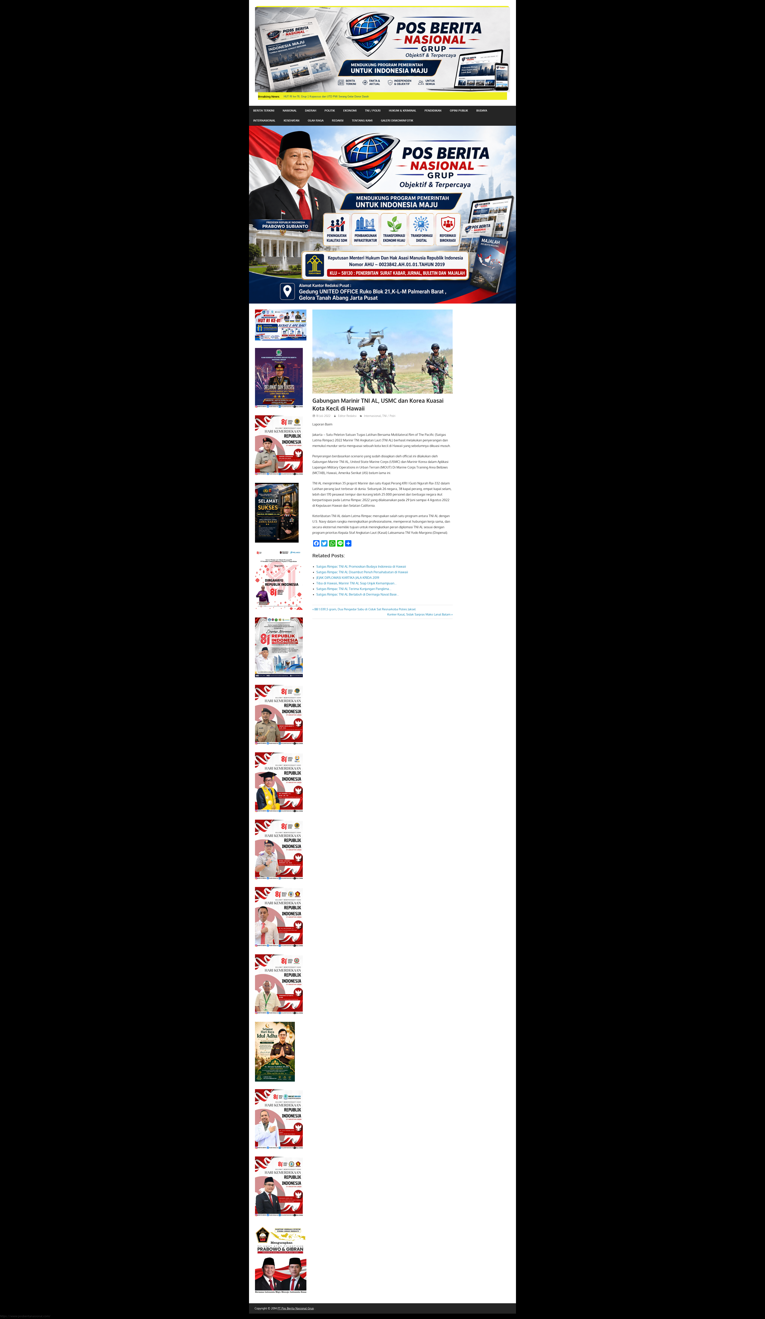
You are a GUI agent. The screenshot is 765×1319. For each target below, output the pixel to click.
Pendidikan (433, 110)
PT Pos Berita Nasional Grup (296, 1308)
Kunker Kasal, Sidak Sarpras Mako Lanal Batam (418, 614)
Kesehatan (291, 120)
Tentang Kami (362, 120)
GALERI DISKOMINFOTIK (397, 120)
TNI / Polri (373, 110)
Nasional (290, 110)
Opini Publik (459, 110)
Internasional (264, 120)
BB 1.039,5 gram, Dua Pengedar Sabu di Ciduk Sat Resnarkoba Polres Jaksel (365, 609)
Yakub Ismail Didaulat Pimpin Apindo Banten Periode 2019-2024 (320, 96)
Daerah (310, 110)
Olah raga (316, 120)
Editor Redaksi (347, 415)
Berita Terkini (263, 110)
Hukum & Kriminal (402, 110)
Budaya (481, 110)
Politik (330, 110)
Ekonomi (350, 110)
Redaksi (337, 120)
